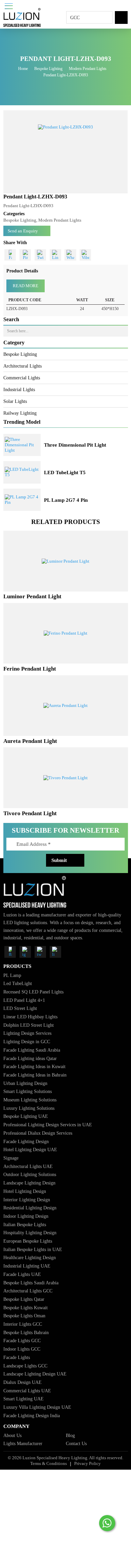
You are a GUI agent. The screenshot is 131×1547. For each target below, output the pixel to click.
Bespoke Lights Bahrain (26, 1332)
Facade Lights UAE (22, 1274)
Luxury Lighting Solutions (28, 1108)
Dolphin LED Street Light (28, 1025)
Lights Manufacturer (22, 1443)
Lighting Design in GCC (26, 1041)
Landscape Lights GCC (25, 1365)
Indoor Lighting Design (25, 1216)
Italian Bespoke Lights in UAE (32, 1249)
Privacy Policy (87, 1463)
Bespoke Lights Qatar (23, 1299)
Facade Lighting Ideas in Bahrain (35, 1075)
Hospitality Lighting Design (29, 1232)
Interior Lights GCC (22, 1324)
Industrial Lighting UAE (26, 1266)
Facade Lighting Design (26, 1141)
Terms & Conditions (48, 1463)
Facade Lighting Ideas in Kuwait (34, 1066)
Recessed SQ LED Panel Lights (33, 991)
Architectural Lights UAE (28, 1166)
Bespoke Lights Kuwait (25, 1307)
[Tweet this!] (40, 255)
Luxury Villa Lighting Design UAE (37, 1407)
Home (23, 68)
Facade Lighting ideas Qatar (30, 1058)
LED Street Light (20, 1008)
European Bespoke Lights (27, 1241)
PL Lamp (12, 975)
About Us (12, 1435)
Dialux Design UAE (22, 1382)
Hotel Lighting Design (24, 1191)
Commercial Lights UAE (27, 1390)
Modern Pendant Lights (87, 68)
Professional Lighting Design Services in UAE (47, 1124)
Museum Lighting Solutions (29, 1099)
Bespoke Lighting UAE (25, 1116)
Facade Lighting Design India (31, 1415)
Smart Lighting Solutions (27, 1091)
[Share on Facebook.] (10, 255)
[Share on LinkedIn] (55, 255)
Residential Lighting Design (29, 1207)
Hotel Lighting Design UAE (30, 1149)
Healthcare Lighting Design (29, 1257)
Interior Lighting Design (26, 1199)
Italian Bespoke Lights (24, 1224)
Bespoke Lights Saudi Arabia (30, 1282)
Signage (10, 1158)
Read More (25, 285)
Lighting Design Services (27, 1033)
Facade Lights (16, 1357)
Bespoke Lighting (48, 68)
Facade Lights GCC (22, 1340)
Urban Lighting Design (25, 1083)
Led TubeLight (17, 983)
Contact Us (76, 1443)
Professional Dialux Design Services (37, 1133)
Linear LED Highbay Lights (30, 1016)
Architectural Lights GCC (27, 1290)
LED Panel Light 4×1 (24, 1000)
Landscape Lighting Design (29, 1182)
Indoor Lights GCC (21, 1349)
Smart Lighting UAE (23, 1398)
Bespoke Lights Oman (24, 1315)
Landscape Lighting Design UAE (35, 1373)
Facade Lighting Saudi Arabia (31, 1050)
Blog (70, 1435)
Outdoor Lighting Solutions (29, 1174)
